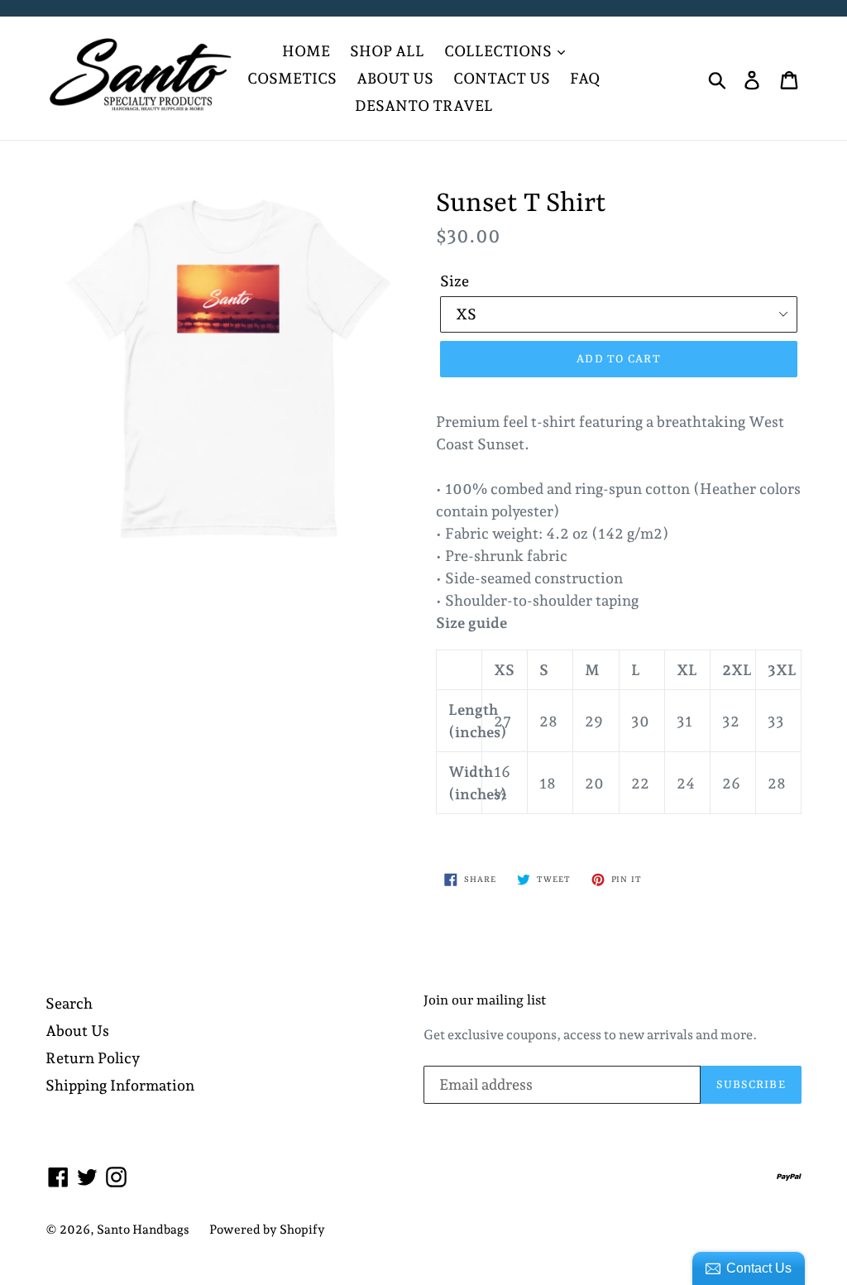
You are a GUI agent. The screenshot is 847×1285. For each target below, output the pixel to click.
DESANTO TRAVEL (424, 105)
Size (454, 281)
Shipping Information (119, 1085)
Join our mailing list (485, 1001)
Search (69, 1003)
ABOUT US (395, 78)
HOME (306, 51)
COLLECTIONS (499, 51)
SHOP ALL (387, 51)
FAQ (585, 78)
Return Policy (92, 1058)
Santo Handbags (143, 1229)
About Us (77, 1030)
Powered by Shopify (267, 1229)
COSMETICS (292, 78)
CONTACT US (501, 78)
